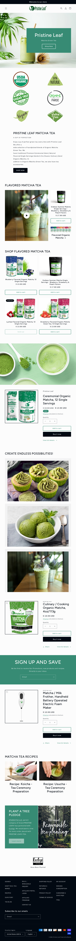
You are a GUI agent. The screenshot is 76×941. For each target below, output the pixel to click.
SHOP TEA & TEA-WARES (11, 887)
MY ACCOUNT (61, 881)
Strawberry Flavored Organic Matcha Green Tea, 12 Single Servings (55, 323)
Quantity (46, 417)
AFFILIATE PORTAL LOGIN (28, 892)
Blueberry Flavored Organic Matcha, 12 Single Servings (20, 280)
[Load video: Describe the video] (26, 215)
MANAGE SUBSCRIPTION (61, 887)
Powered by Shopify (65, 937)
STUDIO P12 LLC (15, 820)
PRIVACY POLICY (45, 893)
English (30, 934)
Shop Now (49, 46)
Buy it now (57, 434)
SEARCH (8, 881)
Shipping (45, 414)
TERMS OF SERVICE (46, 897)
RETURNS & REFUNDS (43, 887)
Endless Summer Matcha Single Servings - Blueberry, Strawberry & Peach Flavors (61, 210)
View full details (49, 440)
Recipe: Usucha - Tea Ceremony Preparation (55, 787)
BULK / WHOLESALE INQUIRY (26, 884)
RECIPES (8, 893)
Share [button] (47, 647)
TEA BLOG (8, 902)
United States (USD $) (14, 934)
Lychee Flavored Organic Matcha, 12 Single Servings (20, 323)
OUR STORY (9, 897)
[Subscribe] (53, 677)
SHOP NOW (20, 170)
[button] (6, 8)
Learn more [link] (16, 841)
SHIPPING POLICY (45, 881)
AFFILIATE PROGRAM (25, 899)
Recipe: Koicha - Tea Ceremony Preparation (21, 787)
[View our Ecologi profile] (38, 861)
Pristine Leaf (56, 937)
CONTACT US (26, 905)
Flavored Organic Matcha (61, 236)
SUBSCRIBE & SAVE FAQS (61, 894)
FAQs (58, 900)
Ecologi (12, 829)
